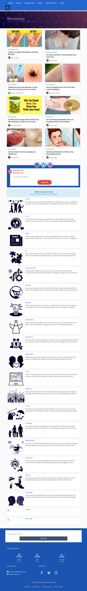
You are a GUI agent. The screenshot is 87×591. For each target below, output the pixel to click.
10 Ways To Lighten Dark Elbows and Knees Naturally (23, 53)
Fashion (27, 475)
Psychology (29, 492)
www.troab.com (14, 574)
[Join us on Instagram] (56, 573)
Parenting (28, 423)
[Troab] (37, 558)
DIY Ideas (28, 302)
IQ (26, 251)
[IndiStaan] (19, 558)
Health (27, 199)
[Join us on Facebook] (41, 573)
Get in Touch (11, 566)
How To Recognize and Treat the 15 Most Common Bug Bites (60, 88)
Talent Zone (29, 337)
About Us (27, 587)
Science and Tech (30, 268)
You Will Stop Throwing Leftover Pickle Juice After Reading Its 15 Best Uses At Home (23, 121)
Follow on (42, 566)
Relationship (29, 354)
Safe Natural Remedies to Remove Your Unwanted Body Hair (60, 153)
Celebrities (28, 389)
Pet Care (28, 285)
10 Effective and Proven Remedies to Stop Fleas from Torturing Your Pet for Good (22, 88)
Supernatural (29, 320)
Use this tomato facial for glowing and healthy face (21, 153)
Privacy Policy (47, 587)
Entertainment (30, 440)
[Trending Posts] (61, 558)
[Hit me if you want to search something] (7, 7)
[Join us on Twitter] (49, 573)
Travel (27, 406)
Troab (53, 582)
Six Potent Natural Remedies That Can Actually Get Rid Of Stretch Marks (59, 121)
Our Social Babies (13, 548)
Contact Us (36, 587)
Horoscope (28, 519)
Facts (27, 371)
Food (27, 216)
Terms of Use (58, 587)
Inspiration (28, 458)
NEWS (27, 233)
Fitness (27, 509)
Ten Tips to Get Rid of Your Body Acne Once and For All (61, 56)
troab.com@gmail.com (17, 572)
